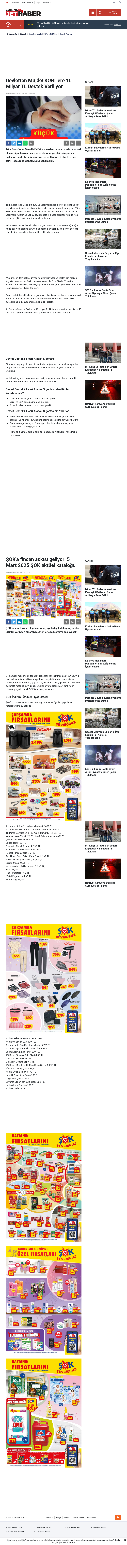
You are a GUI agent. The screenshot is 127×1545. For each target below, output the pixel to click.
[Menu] (93, 12)
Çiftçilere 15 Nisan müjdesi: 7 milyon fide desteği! (59, 24)
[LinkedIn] (19, 143)
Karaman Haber (43, 1531)
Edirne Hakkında (15, 1527)
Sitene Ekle (47, 2)
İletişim (67, 1518)
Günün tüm (112, 24)
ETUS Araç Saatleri (16, 1531)
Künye (58, 1518)
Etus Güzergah (99, 1527)
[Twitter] (13, 143)
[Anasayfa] (7, 2)
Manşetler (15, 2)
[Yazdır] (31, 143)
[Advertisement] (63, 56)
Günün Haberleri (27, 2)
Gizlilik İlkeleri (78, 1518)
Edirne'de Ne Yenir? (73, 1527)
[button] (66, 143)
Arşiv (38, 2)
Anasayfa (49, 1518)
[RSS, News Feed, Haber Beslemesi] (118, 1517)
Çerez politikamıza (61, 1543)
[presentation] (15, 24)
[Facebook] (8, 143)
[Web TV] (113, 2)
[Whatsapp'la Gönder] (25, 143)
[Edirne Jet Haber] (23, 12)
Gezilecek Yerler (44, 1527)
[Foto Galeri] (119, 2)
